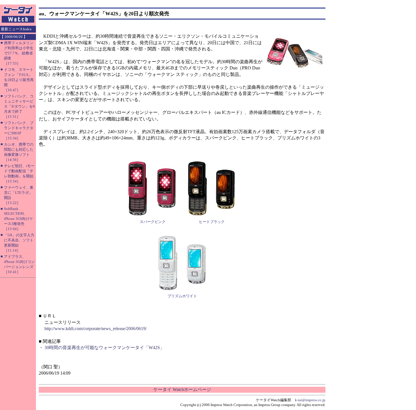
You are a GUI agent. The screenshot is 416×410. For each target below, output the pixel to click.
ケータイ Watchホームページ (182, 389)
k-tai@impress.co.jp (310, 400)
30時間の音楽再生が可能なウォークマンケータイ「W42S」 (104, 347)
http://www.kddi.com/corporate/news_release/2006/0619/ (95, 328)
